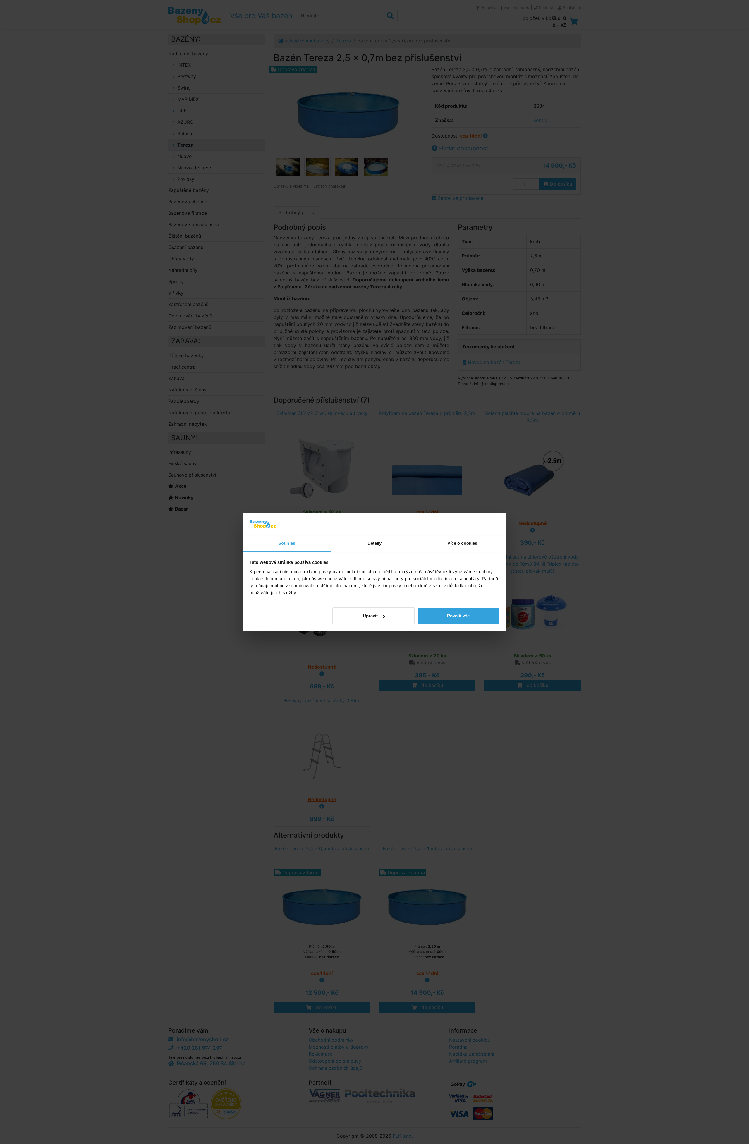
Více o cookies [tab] (462, 543)
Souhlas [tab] (286, 543)
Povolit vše (458, 615)
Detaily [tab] (374, 543)
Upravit (370, 615)
